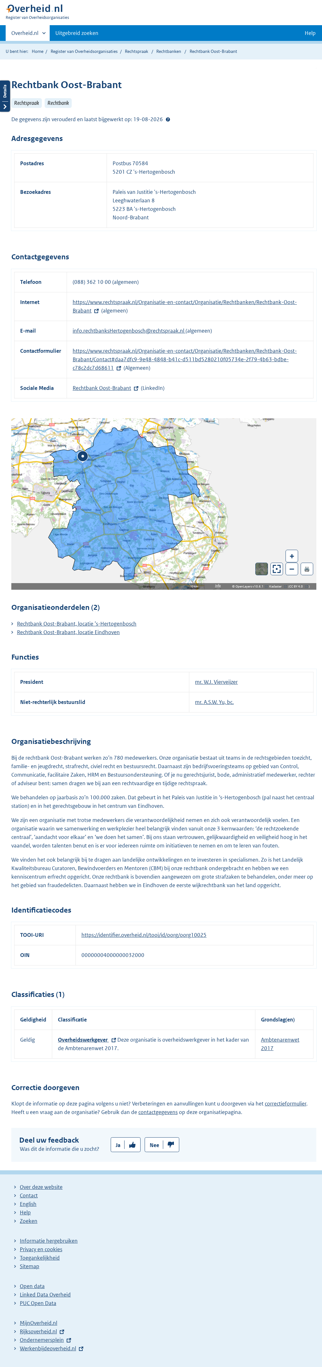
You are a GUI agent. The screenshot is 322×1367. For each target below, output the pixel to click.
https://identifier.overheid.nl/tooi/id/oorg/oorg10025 (144, 934)
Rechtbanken (168, 51)
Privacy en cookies (41, 1249)
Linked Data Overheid (45, 1294)
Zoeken (28, 1221)
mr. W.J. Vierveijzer (216, 681)
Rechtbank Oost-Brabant (102, 388)
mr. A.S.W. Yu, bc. (214, 702)
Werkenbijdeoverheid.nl (48, 1348)
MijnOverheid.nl (38, 1322)
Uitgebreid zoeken (76, 33)
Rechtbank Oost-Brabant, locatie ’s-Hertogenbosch (76, 623)
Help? (168, 119)
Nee (154, 1145)
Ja (118, 1145)
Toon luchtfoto (262, 569)
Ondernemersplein (42, 1339)
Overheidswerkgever (83, 1039)
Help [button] (310, 33)
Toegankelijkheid (40, 1257)
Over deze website (41, 1187)
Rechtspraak (136, 51)
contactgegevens (158, 1112)
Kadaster (277, 586)
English (28, 1204)
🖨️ (307, 569)
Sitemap (29, 1266)
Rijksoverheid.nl (38, 1331)
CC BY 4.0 (297, 586)
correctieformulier (285, 1103)
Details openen (5, 96)
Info (218, 585)
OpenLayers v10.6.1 (251, 586)
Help (25, 1212)
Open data (32, 1286)
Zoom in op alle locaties (277, 569)
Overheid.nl (24, 35)
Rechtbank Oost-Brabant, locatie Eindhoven (68, 632)
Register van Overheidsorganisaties (84, 51)
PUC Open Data (38, 1303)
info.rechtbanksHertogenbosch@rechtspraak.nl (129, 330)
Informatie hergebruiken (49, 1240)
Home (37, 51)
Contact (29, 1195)
